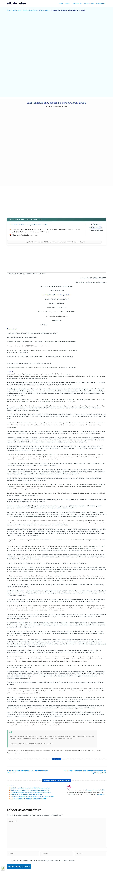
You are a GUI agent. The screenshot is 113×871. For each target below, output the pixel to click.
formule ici (100, 794)
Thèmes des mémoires (60, 106)
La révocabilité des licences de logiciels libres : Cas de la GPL (28, 225)
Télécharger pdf (77, 3)
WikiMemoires (16, 3)
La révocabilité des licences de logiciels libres (35, 10)
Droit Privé (16, 10)
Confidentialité (100, 3)
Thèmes (60, 3)
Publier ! (67, 3)
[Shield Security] (2, 868)
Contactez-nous (89, 3)
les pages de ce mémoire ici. (95, 790)
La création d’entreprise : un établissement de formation (27, 771)
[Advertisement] (56, 203)
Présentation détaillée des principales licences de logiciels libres (85, 771)
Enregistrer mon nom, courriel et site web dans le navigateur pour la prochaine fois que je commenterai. (41, 860)
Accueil (9, 10)
